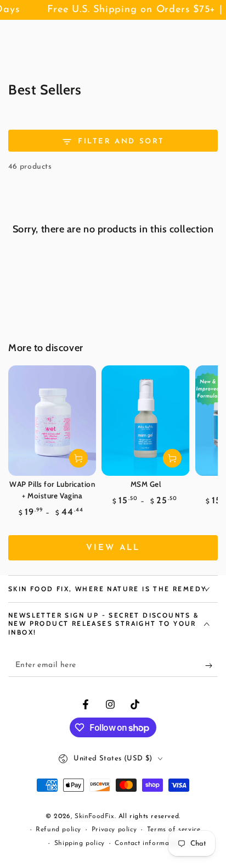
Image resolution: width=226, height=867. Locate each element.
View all (113, 548)
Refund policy (58, 829)
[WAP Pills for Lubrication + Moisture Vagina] (52, 420)
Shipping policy (79, 843)
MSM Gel (146, 484)
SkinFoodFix (95, 816)
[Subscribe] (211, 666)
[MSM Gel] (145, 420)
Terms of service (174, 829)
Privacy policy (114, 829)
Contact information (148, 843)
